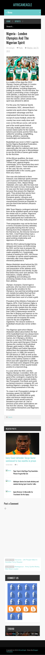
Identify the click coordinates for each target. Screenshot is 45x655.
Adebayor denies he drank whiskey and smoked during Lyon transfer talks (26, 482)
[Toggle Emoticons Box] (5, 508)
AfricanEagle (22, 4)
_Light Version (26, 609)
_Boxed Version (33, 609)
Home (8, 21)
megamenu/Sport (26, 601)
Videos (18, 587)
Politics (11, 601)
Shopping (18, 601)
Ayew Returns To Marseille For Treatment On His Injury (23, 493)
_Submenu (26, 587)
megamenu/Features (33, 594)
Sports (18, 21)
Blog (11, 587)
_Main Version (11, 609)
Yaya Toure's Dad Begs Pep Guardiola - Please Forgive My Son (26, 472)
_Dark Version (18, 609)
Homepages (33, 601)
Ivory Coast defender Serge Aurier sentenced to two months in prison (21, 459)
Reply (21, 47)
